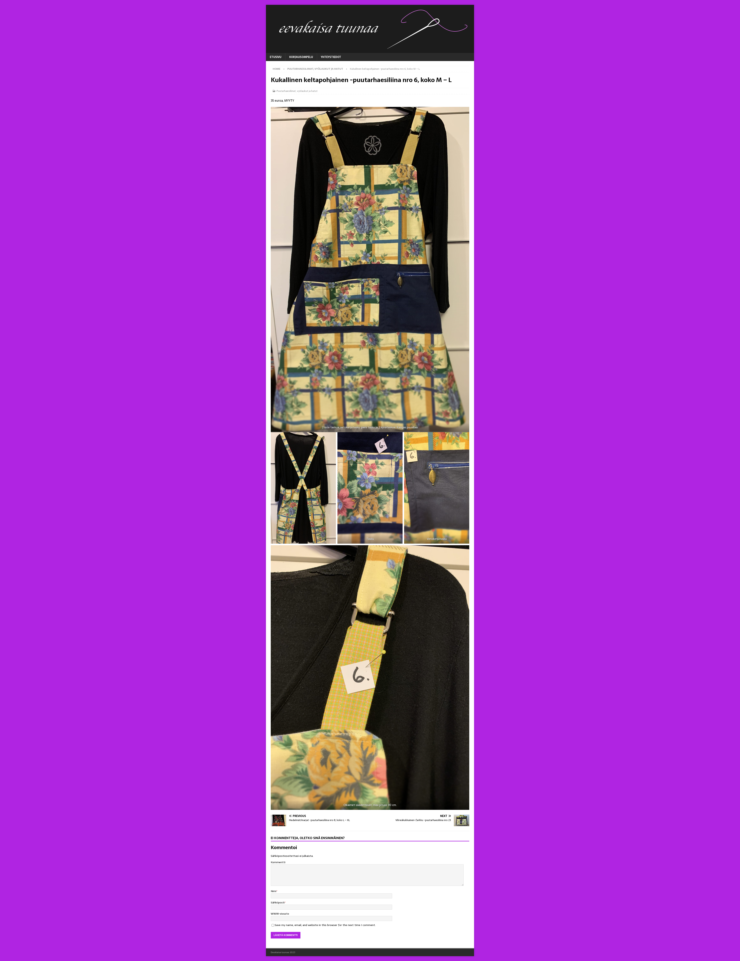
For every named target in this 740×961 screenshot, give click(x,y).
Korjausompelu (301, 57)
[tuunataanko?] (370, 51)
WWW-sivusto (280, 914)
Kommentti (278, 862)
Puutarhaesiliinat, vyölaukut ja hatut (297, 91)
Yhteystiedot (331, 57)
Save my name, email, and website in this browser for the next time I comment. (325, 925)
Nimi (273, 891)
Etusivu (275, 57)
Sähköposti (278, 902)
